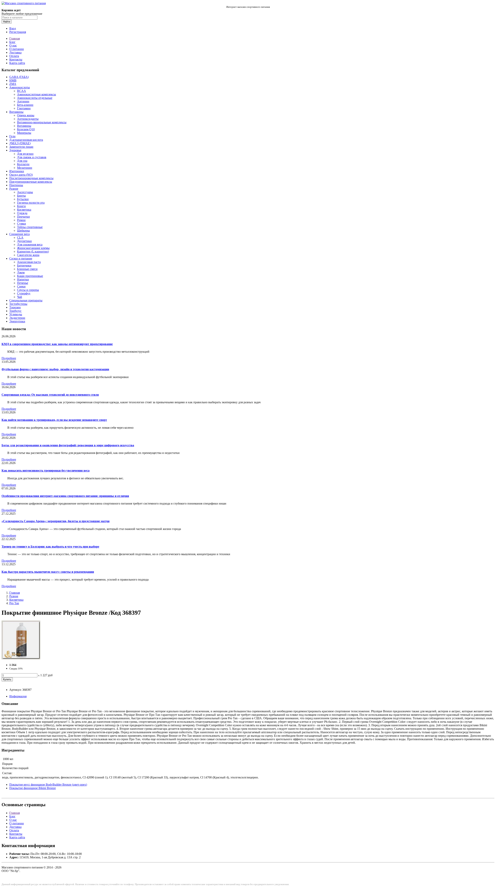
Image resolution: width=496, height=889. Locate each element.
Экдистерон (17, 317)
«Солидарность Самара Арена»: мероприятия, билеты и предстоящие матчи (55, 521)
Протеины (16, 185)
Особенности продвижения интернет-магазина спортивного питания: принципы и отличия (65, 496)
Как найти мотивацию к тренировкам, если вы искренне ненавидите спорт (54, 420)
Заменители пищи (21, 146)
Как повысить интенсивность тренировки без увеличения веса (46, 470)
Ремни (21, 220)
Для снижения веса (29, 244)
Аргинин (23, 101)
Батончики (24, 265)
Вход (12, 28)
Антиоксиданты (28, 118)
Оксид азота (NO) (21, 174)
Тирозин (15, 307)
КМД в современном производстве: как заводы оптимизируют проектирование (57, 344)
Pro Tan (14, 603)
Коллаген (23, 164)
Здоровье (15, 150)
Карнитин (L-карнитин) (33, 251)
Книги (21, 206)
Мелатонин (24, 167)
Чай (19, 297)
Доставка (15, 52)
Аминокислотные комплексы (36, 94)
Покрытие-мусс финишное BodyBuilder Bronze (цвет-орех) (48, 784)
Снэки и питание (20, 258)
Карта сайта (17, 63)
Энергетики (17, 321)
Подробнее (9, 358)
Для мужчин (25, 153)
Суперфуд (23, 293)
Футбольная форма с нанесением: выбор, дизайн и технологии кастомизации (55, 369)
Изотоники (16, 171)
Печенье (22, 283)
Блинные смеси (27, 269)
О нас (13, 45)
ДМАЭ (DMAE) (20, 143)
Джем (21, 272)
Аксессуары (25, 192)
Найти (6, 21)
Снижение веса (19, 234)
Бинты (21, 195)
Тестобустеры (18, 304)
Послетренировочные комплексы (31, 178)
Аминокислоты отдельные (34, 98)
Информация (18, 696)
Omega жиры (25, 115)
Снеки (21, 286)
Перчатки (23, 216)
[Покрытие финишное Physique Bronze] (21, 658)
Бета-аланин (25, 104)
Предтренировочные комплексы (30, 181)
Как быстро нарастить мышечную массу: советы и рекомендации (48, 571)
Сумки (21, 223)
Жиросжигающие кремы (33, 248)
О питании (16, 49)
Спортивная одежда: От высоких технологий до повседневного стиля (50, 394)
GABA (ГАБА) (19, 77)
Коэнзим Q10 (26, 129)
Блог (12, 42)
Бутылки (23, 199)
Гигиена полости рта (31, 202)
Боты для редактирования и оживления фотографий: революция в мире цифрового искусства (68, 445)
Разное (13, 188)
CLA (20, 237)
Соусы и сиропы (28, 290)
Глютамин (24, 108)
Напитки (23, 279)
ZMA (12, 84)
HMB (12, 80)
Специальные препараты (25, 300)
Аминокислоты (19, 87)
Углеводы (15, 314)
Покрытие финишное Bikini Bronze (32, 788)
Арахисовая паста (29, 262)
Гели (12, 136)
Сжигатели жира (28, 255)
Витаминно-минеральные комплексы (41, 122)
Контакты (15, 59)
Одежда (22, 213)
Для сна (22, 160)
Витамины (16, 111)
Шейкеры (23, 230)
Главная (14, 38)
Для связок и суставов (31, 157)
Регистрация (17, 32)
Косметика (24, 209)
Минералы (24, 132)
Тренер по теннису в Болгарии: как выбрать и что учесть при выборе (50, 546)
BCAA (21, 91)
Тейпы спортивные (30, 227)
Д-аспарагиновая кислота (26, 139)
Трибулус (15, 310)
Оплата (14, 56)
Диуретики (24, 241)
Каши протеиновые (30, 276)
